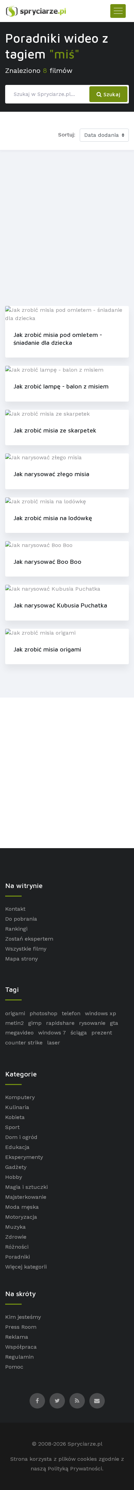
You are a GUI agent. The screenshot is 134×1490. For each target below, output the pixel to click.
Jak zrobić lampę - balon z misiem (61, 386)
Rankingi (16, 928)
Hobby (13, 1177)
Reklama (16, 1337)
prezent (101, 1032)
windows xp (100, 1013)
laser (53, 1042)
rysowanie (92, 1023)
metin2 (14, 1023)
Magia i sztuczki (26, 1187)
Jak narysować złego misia (51, 474)
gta (114, 1023)
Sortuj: (66, 134)
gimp (35, 1023)
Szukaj (111, 94)
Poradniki (17, 1256)
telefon (71, 1013)
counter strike (24, 1042)
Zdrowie (15, 1237)
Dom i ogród (21, 1137)
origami (15, 1013)
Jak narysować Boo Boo (47, 561)
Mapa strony (21, 958)
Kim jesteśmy (23, 1317)
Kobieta (15, 1117)
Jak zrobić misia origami (47, 649)
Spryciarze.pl (85, 1443)
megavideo (19, 1032)
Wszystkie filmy (25, 948)
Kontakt (15, 909)
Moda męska (22, 1207)
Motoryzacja (21, 1217)
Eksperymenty (24, 1157)
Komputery (20, 1097)
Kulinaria (17, 1107)
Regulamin (19, 1357)
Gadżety (15, 1167)
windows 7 (52, 1032)
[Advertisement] (67, 227)
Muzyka (15, 1227)
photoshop (43, 1013)
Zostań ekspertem (29, 938)
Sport (12, 1127)
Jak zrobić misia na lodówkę (52, 518)
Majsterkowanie (25, 1197)
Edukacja (17, 1147)
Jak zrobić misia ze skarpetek (54, 430)
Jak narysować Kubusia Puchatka (60, 605)
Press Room (20, 1327)
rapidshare (60, 1023)
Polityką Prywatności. (75, 1468)
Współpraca (21, 1347)
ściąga (78, 1032)
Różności (17, 1247)
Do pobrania (21, 919)
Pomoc (14, 1366)
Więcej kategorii (26, 1266)
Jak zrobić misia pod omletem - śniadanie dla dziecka (57, 338)
